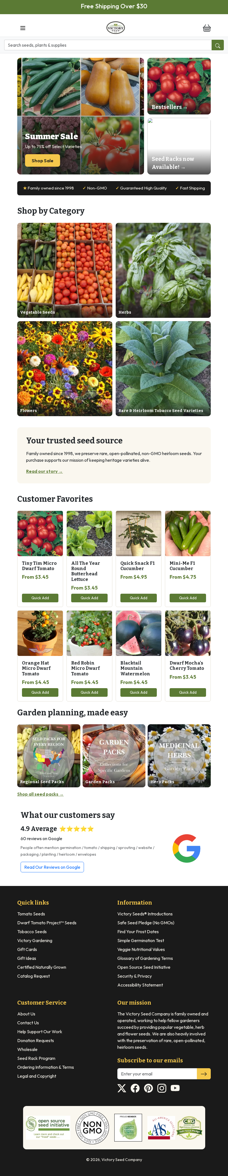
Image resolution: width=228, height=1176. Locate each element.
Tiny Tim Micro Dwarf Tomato (39, 566)
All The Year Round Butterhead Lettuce (85, 571)
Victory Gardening (34, 940)
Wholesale (27, 1049)
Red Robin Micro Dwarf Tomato (85, 668)
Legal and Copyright (36, 1076)
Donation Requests (35, 1040)
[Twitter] (121, 1088)
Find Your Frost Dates (138, 931)
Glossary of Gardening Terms (145, 958)
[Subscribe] (204, 1073)
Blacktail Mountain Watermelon (135, 668)
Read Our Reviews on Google (52, 867)
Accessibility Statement (140, 985)
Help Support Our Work (39, 1031)
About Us (26, 1014)
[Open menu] (22, 28)
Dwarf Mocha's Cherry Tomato (187, 665)
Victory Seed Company (121, 1159)
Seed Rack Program (36, 1058)
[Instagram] (161, 1088)
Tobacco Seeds (32, 931)
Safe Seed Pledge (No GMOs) (145, 922)
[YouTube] (175, 1088)
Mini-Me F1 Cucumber (182, 566)
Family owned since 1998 (48, 188)
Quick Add (40, 597)
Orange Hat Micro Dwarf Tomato (36, 668)
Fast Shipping (190, 188)
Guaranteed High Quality (141, 188)
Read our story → (44, 471)
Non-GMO (95, 188)
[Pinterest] (148, 1088)
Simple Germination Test (140, 940)
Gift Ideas (26, 958)
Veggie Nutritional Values (141, 949)
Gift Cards (27, 949)
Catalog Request (33, 976)
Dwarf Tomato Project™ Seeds (46, 922)
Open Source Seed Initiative (143, 967)
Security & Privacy (134, 976)
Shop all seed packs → (40, 794)
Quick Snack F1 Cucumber (137, 566)
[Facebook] (135, 1088)
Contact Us (28, 1022)
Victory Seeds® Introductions (145, 914)
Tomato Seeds (31, 914)
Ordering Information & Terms (45, 1067)
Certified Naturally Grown (41, 967)
